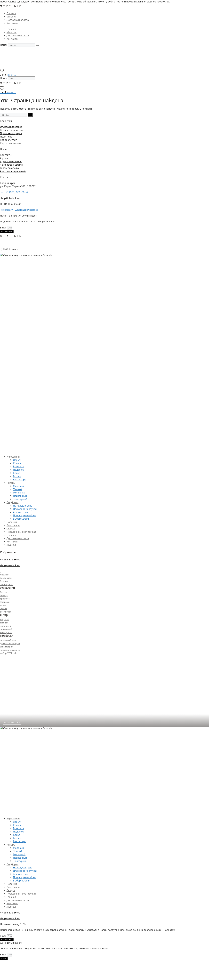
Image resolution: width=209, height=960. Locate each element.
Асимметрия (20, 512)
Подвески (18, 469)
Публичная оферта (11, 133)
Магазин (11, 16)
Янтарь (11, 482)
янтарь (4, 615)
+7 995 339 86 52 (10, 559)
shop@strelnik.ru (10, 198)
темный (4, 622)
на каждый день (8, 640)
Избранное (8, 552)
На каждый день (22, 505)
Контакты (12, 23)
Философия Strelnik (11, 164)
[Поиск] (37, 45)
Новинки (12, 522)
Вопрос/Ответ (8, 140)
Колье (16, 473)
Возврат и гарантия (11, 130)
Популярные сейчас (24, 515)
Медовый (18, 486)
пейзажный (6, 629)
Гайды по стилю (9, 168)
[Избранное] (2, 71)
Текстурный (20, 499)
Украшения (13, 456)
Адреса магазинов (11, 161)
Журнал (4, 158)
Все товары (13, 525)
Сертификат (6, 584)
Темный (17, 489)
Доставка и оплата (18, 20)
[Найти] (30, 115)
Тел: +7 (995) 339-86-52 (14, 192)
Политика (6, 136)
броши (3, 608)
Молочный (19, 492)
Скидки (11, 528)
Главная (11, 13)
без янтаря (5, 611)
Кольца (17, 463)
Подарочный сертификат (21, 531)
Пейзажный (20, 496)
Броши (17, 476)
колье (3, 605)
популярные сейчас (10, 650)
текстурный (6, 632)
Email (3, 227)
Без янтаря (19, 479)
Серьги (17, 460)
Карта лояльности (11, 143)
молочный (5, 626)
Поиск (3, 45)
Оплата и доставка (11, 127)
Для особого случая (25, 509)
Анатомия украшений (13, 171)
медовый (4, 619)
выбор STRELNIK (8, 653)
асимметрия (6, 646)
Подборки (12, 502)
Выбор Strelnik (21, 518)
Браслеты (18, 466)
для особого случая (10, 643)
